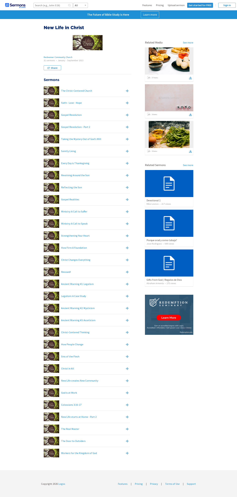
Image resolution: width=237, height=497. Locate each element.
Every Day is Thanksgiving (75, 163)
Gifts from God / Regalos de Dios (164, 279)
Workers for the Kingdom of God (79, 453)
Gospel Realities (70, 199)
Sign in (227, 5)
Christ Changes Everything (75, 259)
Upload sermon (176, 5)
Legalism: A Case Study (73, 296)
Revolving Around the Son (75, 175)
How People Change (72, 344)
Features (147, 5)
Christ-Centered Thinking (75, 332)
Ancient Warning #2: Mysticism (78, 308)
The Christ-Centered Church (76, 90)
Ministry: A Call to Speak (74, 223)
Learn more (150, 14)
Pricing (160, 5)
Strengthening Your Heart (75, 235)
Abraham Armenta (155, 283)
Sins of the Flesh (70, 356)
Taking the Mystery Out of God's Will (81, 139)
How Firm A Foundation (74, 247)
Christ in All (67, 368)
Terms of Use (172, 483)
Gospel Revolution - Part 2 (75, 127)
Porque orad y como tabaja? (162, 240)
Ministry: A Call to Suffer (74, 211)
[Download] (190, 78)
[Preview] (127, 90)
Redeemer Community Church (58, 57)
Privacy (154, 483)
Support (191, 483)
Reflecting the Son (71, 187)
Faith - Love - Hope (71, 102)
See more (188, 42)
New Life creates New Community (79, 380)
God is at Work (69, 392)
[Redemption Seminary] (169, 315)
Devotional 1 (154, 200)
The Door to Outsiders (73, 441)
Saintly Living (68, 151)
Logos (61, 483)
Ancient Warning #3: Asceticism (78, 320)
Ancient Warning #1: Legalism (77, 284)
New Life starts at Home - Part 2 (79, 416)
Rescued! (66, 271)
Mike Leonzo (153, 203)
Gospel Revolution (71, 114)
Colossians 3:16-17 (71, 404)
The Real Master (70, 428)
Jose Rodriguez (154, 243)
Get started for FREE (200, 5)
